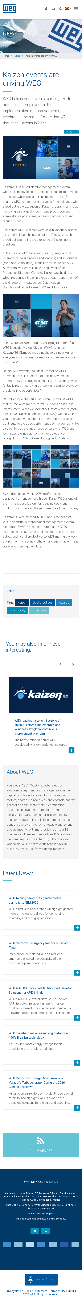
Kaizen (22, 602)
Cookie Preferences (45, 1279)
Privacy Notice (14, 1291)
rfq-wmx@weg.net (56, 1218)
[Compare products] (53, 8)
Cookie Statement (36, 1291)
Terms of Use (57, 1291)
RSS (70, 1291)
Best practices (42, 602)
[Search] (60, 8)
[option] (41, 711)
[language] (68, 8)
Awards (64, 602)
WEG (8, 8)
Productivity (17, 610)
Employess (39, 610)
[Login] (46, 8)
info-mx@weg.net (44, 1213)
